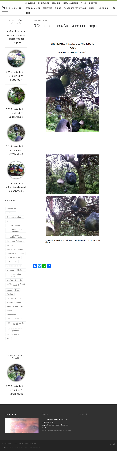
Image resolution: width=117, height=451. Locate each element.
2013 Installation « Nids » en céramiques (16, 150)
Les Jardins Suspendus (16, 275)
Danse (9, 221)
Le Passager (12, 262)
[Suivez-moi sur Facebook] (114, 444)
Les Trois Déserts (14, 280)
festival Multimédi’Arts (16, 236)
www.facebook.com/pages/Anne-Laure (56, 430)
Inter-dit (10, 245)
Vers (9, 339)
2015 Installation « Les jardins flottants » (16, 75)
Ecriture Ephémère (15, 225)
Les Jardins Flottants (16, 270)
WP (13, 447)
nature (9, 290)
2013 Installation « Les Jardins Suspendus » (16, 113)
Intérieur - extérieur (15, 249)
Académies (11, 209)
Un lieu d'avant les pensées (16, 330)
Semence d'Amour (14, 319)
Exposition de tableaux (16, 230)
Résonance (11, 315)
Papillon (10, 294)
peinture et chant (14, 302)
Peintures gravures (15, 306)
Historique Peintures (15, 241)
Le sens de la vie (14, 266)
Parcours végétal (14, 298)
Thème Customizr (34, 447)
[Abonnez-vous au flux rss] (110, 444)
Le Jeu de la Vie (13, 258)
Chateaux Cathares (15, 217)
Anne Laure (12, 444)
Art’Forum (11, 213)
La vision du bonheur (15, 253)
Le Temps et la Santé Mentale (16, 285)
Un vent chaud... (14, 335)
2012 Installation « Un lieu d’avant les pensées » (16, 187)
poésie (9, 311)
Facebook (82, 414)
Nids (17, 290)
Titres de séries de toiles (16, 324)
